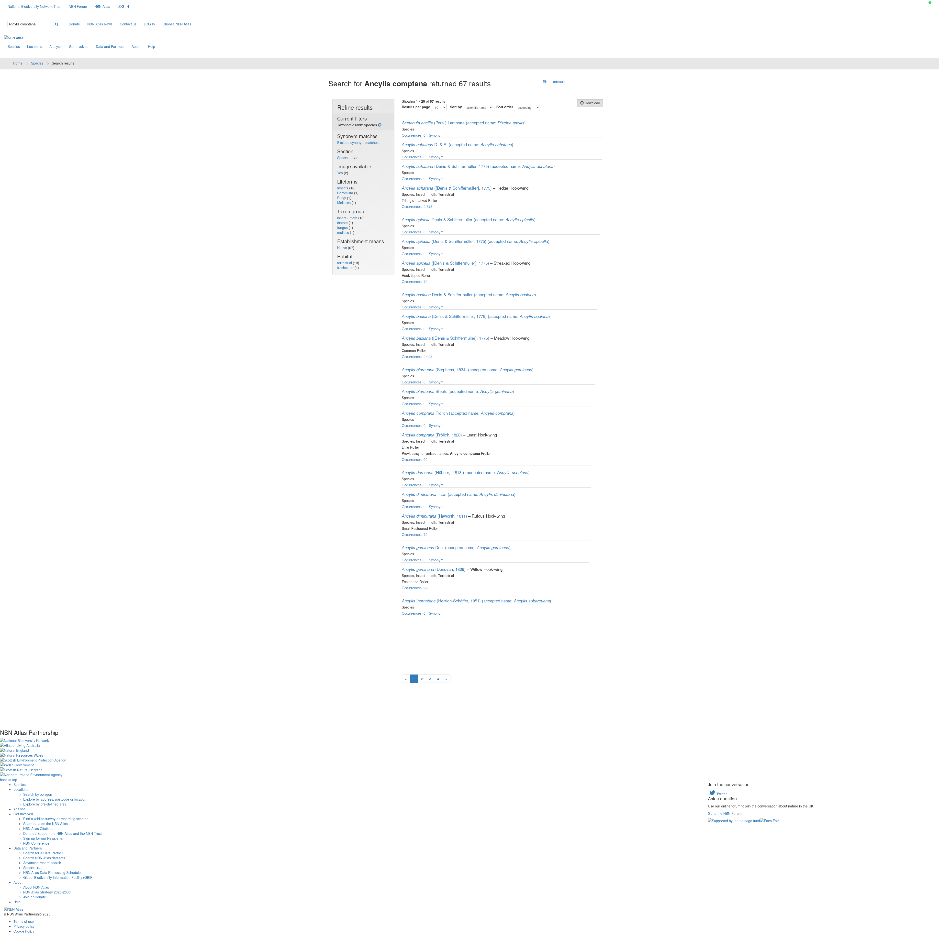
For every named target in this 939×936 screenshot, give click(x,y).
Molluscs (344, 202)
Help (151, 46)
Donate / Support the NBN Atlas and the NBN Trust (62, 833)
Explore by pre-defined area (45, 804)
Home (17, 63)
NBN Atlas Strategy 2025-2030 (47, 892)
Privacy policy (23, 926)
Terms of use (23, 921)
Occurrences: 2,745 (417, 206)
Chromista (345, 192)
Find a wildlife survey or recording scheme (56, 818)
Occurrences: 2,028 (417, 356)
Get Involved (79, 46)
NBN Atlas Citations (38, 828)
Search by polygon (37, 794)
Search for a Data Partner (43, 852)
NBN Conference (36, 843)
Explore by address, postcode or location (54, 799)
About (136, 46)
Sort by (456, 106)
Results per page (416, 106)
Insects (343, 187)
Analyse (55, 46)
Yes (340, 172)
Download (592, 102)
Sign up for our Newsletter (43, 838)
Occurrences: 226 (415, 587)
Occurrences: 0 (413, 135)
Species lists (32, 867)
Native (342, 247)
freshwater (346, 267)
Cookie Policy (23, 931)
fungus (343, 227)
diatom (343, 222)
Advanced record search (42, 862)
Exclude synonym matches (358, 142)
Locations (34, 46)
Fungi (342, 197)
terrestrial (345, 262)
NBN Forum (78, 6)
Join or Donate (34, 896)
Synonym (436, 135)
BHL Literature (554, 81)
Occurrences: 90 (414, 459)
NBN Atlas (102, 6)
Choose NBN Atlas (177, 24)
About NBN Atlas (36, 887)
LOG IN (123, 6)
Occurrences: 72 (414, 534)
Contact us (128, 24)
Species (14, 46)
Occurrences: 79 (414, 281)
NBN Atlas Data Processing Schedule (52, 872)
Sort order (504, 106)
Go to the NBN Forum (725, 813)
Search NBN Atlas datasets (44, 857)
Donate (74, 24)
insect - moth (347, 217)
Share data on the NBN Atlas (45, 823)
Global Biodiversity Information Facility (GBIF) (58, 877)
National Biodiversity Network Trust (34, 6)
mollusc (343, 232)
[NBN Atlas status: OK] (929, 2)
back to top (8, 779)
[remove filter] (379, 124)
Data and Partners (110, 46)
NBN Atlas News (99, 24)
